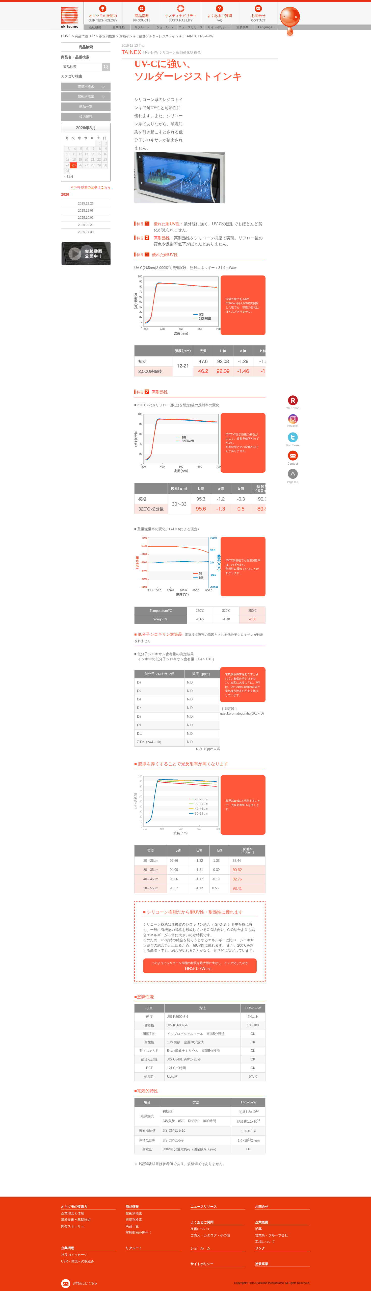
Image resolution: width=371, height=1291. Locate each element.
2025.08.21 (86, 224)
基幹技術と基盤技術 (76, 1220)
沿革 (258, 1229)
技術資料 (85, 116)
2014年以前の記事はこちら (91, 187)
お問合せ (258, 18)
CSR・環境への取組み (77, 1261)
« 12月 (68, 176)
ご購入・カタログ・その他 (210, 1235)
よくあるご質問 (219, 18)
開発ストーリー (72, 1226)
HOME (66, 36)
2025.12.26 (86, 203)
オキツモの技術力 (103, 18)
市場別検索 (107, 36)
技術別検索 (134, 1213)
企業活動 (119, 27)
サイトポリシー (218, 27)
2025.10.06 (86, 217)
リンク (260, 1248)
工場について (265, 1242)
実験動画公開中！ (139, 1232)
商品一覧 (85, 106)
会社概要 (95, 27)
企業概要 (261, 1222)
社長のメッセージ (74, 1255)
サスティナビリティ (181, 18)
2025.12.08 (86, 210)
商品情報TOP (85, 36)
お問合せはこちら (85, 1283)
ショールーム (165, 27)
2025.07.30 (86, 232)
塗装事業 (242, 27)
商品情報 (141, 18)
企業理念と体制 (72, 1213)
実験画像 (86, 253)
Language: (266, 27)
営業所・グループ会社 (271, 1235)
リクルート (142, 27)
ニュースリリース (191, 27)
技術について (200, 1229)
